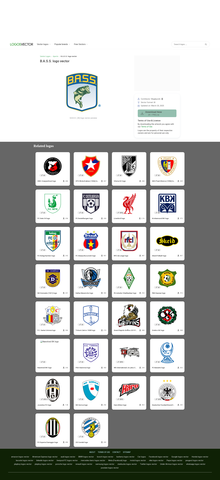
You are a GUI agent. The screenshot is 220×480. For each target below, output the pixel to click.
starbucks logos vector (127, 464)
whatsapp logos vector (195, 464)
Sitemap (127, 452)
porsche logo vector (63, 464)
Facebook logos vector (158, 457)
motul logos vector (138, 460)
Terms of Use (146, 127)
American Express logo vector (45, 457)
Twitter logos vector (148, 464)
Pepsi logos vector (174, 460)
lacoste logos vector (24, 460)
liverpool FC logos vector (67, 460)
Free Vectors (80, 44)
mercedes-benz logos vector (93, 460)
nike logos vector (156, 460)
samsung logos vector (104, 464)
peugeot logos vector (194, 460)
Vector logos (42, 44)
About (92, 452)
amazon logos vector (20, 457)
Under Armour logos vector (171, 464)
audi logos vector (68, 457)
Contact (116, 452)
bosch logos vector (105, 457)
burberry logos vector (125, 457)
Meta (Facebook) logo (117, 460)
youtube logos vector (110, 468)
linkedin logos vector (45, 460)
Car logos (142, 457)
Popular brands (61, 44)
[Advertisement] (110, 20)
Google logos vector (180, 457)
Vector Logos (45, 56)
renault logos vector (83, 464)
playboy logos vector (23, 464)
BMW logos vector (86, 457)
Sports (55, 56)
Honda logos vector (200, 457)
